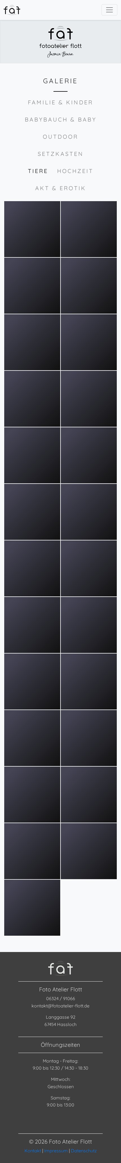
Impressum (56, 1150)
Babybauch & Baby (61, 119)
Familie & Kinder (60, 102)
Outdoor (60, 136)
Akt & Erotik (60, 188)
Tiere (38, 170)
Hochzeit (75, 170)
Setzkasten (61, 153)
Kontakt (32, 1150)
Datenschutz (84, 1150)
